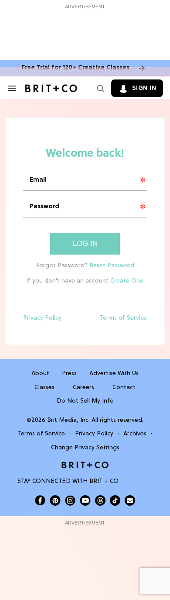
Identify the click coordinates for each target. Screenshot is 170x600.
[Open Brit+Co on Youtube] (85, 500)
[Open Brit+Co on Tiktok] (115, 500)
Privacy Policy (42, 318)
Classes (44, 387)
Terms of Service (123, 318)
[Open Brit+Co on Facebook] (40, 500)
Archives (134, 434)
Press (69, 373)
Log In (85, 243)
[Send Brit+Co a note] (130, 500)
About (40, 373)
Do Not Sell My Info (85, 401)
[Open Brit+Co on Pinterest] (55, 500)
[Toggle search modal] (99, 88)
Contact (124, 387)
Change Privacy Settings (85, 448)
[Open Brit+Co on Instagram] (70, 500)
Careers (83, 387)
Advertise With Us (114, 373)
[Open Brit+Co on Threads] (100, 500)
